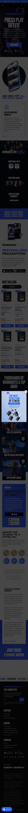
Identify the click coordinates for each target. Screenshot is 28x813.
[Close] (26, 391)
